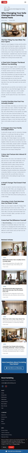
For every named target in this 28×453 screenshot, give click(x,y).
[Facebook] (2, 386)
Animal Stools (4, 401)
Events (2, 419)
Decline (4, 447)
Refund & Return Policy (6, 434)
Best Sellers (4, 403)
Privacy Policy (4, 430)
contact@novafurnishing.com (8, 383)
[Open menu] (25, 2)
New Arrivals (4, 405)
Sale (2, 408)
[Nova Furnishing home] (4, 2)
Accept (11, 447)
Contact (3, 423)
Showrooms (4, 417)
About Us (3, 414)
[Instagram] (6, 386)
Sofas (2, 392)
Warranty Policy (4, 437)
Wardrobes (3, 399)
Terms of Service (5, 432)
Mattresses (4, 397)
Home (5, 7)
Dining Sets (4, 395)
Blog (9, 7)
